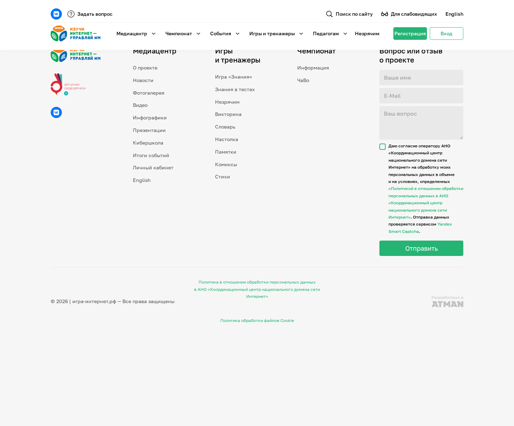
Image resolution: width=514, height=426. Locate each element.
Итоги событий (151, 155)
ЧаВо (303, 80)
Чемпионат (178, 33)
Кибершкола (148, 143)
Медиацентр (131, 33)
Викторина (228, 114)
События (220, 33)
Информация (313, 68)
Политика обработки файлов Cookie (257, 320)
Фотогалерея (148, 93)
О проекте (145, 68)
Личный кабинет (153, 167)
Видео (140, 105)
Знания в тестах (235, 89)
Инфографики (150, 117)
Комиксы (226, 164)
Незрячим (367, 33)
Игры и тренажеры (272, 33)
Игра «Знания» (233, 77)
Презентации (149, 130)
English (454, 14)
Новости (143, 80)
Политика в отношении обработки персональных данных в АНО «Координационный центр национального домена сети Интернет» (257, 289)
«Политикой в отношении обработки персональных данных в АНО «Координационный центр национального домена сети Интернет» (425, 203)
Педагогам (326, 33)
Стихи (222, 176)
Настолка (226, 139)
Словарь (225, 127)
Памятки (225, 152)
